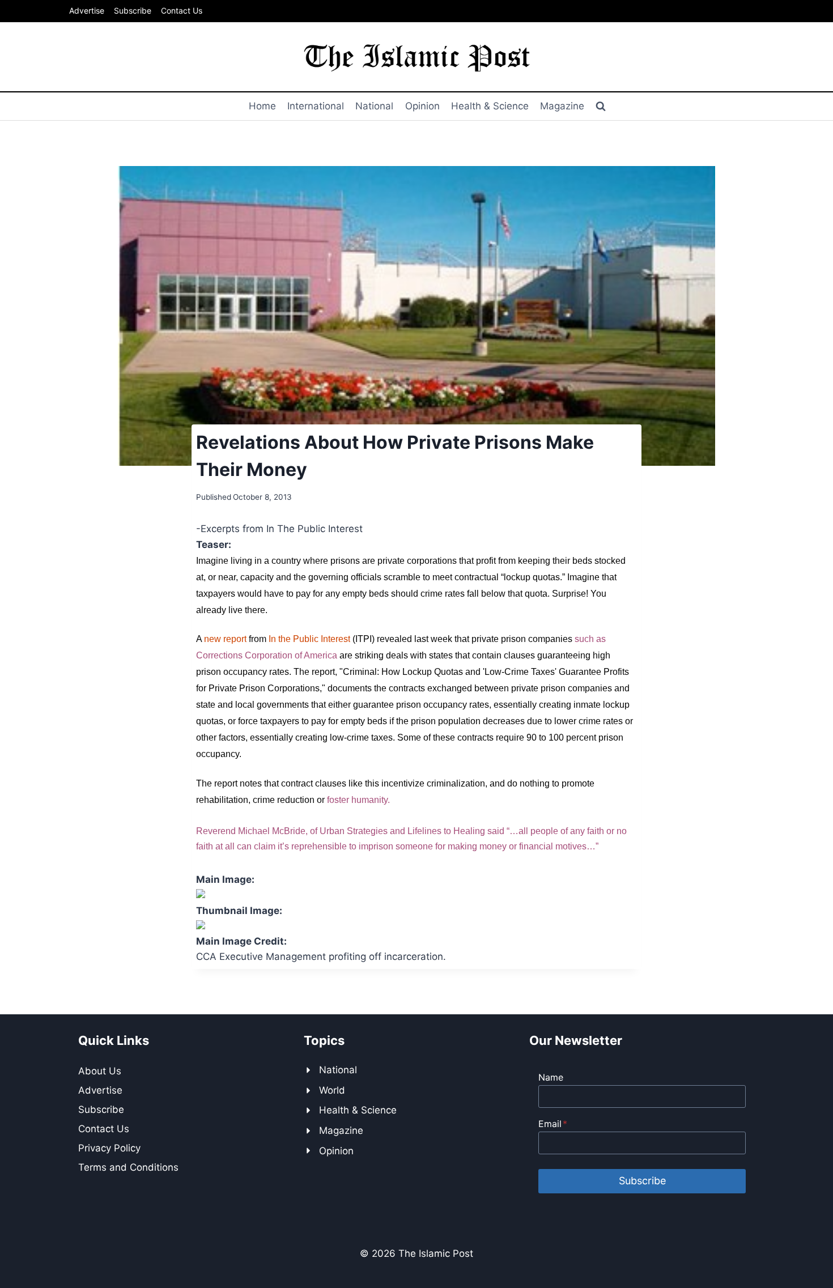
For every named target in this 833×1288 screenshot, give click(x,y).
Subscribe (132, 10)
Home (262, 106)
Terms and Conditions (128, 1167)
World (332, 1090)
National (374, 106)
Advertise (86, 10)
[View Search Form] (600, 106)
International (315, 106)
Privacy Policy (109, 1148)
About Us (99, 1071)
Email (552, 1123)
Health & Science (490, 106)
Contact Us (181, 10)
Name (550, 1077)
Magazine (562, 106)
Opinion (422, 106)
